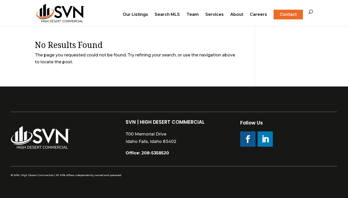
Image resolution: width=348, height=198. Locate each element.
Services (214, 15)
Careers (258, 15)
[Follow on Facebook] (248, 139)
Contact (288, 14)
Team (192, 15)
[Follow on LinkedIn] (265, 139)
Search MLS (167, 15)
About (236, 15)
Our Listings (135, 15)
